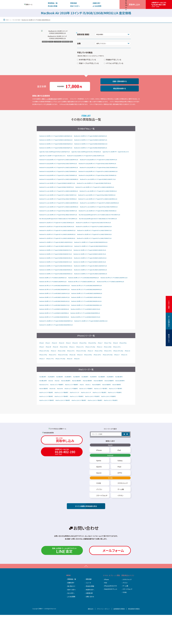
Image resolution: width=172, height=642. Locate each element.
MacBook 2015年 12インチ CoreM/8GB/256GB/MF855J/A (85, 313)
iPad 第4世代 (68, 377)
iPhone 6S (75, 343)
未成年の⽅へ (90, 590)
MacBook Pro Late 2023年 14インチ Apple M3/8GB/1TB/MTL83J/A (94, 183)
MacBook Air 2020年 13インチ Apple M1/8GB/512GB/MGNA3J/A (90, 270)
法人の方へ (70, 593)
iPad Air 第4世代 (116, 384)
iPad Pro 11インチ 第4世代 (61, 396)
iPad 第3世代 (59, 377)
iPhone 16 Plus (88, 355)
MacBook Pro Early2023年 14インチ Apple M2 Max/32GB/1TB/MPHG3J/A (58, 163)
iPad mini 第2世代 (65, 380)
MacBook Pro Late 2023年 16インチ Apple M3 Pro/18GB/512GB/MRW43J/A (58, 203)
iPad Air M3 (60, 388)
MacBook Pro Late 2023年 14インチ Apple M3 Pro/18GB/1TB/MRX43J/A (98, 191)
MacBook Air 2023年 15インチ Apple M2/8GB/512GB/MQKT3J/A (90, 140)
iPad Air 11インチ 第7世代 (100, 388)
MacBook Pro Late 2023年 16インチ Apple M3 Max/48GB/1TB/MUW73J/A (58, 215)
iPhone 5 (48, 343)
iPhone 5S (61, 343)
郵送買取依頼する (119, 88)
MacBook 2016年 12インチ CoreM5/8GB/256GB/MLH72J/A (54, 305)
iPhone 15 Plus (43, 355)
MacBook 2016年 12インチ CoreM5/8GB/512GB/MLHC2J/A (54, 293)
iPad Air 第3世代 (106, 384)
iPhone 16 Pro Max (108, 355)
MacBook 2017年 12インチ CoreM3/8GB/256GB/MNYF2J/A (54, 289)
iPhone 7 (100, 343)
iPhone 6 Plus (83, 343)
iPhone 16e (72, 355)
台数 (79, 43)
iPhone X (41, 347)
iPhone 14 (90, 351)
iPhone (106, 579)
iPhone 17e (124, 355)
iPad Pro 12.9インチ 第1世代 (92, 396)
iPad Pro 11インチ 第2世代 (114, 392)
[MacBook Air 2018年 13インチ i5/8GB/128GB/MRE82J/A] (57, 32)
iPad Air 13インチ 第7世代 (115, 388)
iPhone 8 (115, 343)
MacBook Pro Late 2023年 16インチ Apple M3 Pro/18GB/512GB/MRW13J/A (97, 199)
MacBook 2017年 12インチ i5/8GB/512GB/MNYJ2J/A (114, 277)
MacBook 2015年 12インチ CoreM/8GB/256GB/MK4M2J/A (54, 317)
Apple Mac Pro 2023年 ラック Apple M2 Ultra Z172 (52, 155)
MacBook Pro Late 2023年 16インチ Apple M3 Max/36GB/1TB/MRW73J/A (58, 211)
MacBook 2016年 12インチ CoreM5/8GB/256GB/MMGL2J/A (86, 305)
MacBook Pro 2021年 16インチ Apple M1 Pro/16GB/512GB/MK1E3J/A (94, 226)
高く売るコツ (71, 586)
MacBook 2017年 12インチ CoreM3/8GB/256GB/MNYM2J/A (86, 289)
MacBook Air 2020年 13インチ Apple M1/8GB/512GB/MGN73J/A (90, 266)
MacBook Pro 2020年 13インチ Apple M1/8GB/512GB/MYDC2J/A (56, 246)
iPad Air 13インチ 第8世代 (56, 384)
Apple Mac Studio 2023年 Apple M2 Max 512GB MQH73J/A (54, 152)
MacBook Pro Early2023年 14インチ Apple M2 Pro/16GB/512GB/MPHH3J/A (58, 159)
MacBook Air (65, 41)
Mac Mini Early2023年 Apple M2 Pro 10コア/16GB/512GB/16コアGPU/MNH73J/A (99, 215)
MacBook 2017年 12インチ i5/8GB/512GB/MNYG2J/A (52, 281)
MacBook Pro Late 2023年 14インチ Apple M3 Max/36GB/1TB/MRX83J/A (58, 199)
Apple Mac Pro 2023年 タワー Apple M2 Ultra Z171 (116, 152)
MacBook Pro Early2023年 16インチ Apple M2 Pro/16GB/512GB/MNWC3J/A (98, 171)
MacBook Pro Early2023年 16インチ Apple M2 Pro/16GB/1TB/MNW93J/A (58, 171)
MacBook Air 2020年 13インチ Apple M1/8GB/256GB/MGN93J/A (55, 270)
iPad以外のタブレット (110, 589)
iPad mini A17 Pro (43, 384)
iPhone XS (55, 347)
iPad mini (57, 380)
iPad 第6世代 (85, 377)
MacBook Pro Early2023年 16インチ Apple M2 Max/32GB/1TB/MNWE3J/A (97, 175)
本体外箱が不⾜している (87, 59)
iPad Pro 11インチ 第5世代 (76, 396)
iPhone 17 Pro (50, 358)
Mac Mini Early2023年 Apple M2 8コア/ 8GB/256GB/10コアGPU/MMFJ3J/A (98, 218)
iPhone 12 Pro (117, 347)
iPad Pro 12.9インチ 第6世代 (95, 400)
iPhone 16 (79, 355)
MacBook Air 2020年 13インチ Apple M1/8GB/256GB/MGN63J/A (55, 266)
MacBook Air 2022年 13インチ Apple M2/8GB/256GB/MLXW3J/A (55, 258)
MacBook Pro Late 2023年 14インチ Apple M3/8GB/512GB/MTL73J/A (98, 179)
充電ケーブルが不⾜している (89, 63)
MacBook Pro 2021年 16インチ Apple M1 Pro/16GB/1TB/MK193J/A (94, 234)
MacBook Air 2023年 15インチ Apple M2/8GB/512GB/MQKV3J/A (90, 136)
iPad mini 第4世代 (87, 380)
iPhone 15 (127, 351)
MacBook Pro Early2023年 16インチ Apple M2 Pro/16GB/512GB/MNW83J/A (58, 179)
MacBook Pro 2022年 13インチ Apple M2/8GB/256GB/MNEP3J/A (56, 321)
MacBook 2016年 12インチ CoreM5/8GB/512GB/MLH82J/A (86, 297)
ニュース (88, 583)
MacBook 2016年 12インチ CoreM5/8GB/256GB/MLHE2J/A (54, 301)
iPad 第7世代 (93, 377)
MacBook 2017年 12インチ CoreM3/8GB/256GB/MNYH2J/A (54, 285)
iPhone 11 (72, 347)
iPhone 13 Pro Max (81, 351)
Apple (110, 445)
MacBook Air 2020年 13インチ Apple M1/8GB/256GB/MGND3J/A (55, 274)
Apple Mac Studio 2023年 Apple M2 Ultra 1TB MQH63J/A (86, 152)
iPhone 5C (54, 343)
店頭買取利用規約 (119, 609)
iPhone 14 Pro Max (118, 351)
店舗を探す (96, 3)
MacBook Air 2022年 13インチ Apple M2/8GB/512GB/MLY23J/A (90, 262)
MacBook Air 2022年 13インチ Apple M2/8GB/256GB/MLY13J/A (55, 262)
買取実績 (73, 3)
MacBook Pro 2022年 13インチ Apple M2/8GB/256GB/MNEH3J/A (56, 325)
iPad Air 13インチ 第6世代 (85, 388)
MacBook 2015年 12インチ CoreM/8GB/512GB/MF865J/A (54, 313)
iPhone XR (48, 347)
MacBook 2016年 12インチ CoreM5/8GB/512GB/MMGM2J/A (86, 293)
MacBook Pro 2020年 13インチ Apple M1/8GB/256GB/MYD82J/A (90, 246)
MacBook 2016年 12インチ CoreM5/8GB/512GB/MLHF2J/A (54, 297)
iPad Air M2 (52, 388)
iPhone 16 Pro (97, 355)
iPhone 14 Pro (108, 351)
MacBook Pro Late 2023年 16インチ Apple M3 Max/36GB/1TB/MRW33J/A (99, 207)
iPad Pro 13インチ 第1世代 (110, 400)
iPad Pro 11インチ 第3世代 (46, 396)
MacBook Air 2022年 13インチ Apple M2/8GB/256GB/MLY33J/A (55, 254)
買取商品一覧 (53, 3)
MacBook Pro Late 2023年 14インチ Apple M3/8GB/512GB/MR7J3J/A (57, 183)
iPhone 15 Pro (52, 355)
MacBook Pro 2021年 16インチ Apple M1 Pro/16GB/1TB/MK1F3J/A (94, 230)
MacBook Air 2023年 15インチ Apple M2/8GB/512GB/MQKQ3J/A (55, 140)
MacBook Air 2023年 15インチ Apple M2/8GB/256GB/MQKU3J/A (90, 144)
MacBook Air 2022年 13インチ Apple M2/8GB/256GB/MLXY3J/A (55, 250)
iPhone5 (41, 343)
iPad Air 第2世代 (96, 384)
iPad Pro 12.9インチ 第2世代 (108, 396)
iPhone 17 (117, 355)
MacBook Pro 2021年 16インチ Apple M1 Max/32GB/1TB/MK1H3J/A (56, 226)
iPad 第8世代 (101, 377)
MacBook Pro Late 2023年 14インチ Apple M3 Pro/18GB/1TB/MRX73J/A (57, 195)
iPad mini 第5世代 (98, 380)
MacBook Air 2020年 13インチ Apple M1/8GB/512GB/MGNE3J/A (90, 274)
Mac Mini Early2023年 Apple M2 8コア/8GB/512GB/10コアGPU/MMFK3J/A (58, 218)
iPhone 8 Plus (123, 343)
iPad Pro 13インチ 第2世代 (46, 392)
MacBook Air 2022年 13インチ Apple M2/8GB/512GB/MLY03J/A (90, 250)
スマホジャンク (126, 579)
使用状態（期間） (83, 34)
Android (110, 455)
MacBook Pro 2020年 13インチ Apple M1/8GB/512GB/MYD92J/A (55, 242)
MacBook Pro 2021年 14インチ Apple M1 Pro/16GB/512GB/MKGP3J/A (57, 230)
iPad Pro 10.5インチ (86, 392)
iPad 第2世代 (51, 377)
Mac (71, 41)
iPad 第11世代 (43, 380)
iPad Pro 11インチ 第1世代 (99, 392)
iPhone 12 (99, 347)
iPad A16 (50, 380)
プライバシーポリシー (103, 609)
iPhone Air (69, 358)
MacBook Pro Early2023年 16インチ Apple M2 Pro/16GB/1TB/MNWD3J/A (58, 175)
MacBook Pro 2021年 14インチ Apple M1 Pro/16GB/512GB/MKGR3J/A (57, 234)
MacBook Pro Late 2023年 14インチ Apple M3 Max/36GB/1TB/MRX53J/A (96, 195)
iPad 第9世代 (110, 377)
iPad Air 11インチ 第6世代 (71, 388)
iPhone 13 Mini (61, 351)
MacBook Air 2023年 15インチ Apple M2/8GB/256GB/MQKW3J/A (56, 144)
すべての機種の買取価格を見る (86, 506)
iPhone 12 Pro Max (44, 351)
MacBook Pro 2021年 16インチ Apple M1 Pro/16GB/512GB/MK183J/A (57, 238)
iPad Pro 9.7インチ (74, 392)
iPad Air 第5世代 (43, 388)
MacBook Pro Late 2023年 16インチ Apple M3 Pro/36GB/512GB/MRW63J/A (58, 207)
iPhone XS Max (64, 347)
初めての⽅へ (75, 6)
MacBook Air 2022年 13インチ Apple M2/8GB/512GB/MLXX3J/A (90, 258)
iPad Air (82, 384)
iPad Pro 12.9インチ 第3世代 (46, 400)
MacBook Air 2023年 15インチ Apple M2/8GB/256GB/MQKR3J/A (90, 148)
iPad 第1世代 (42, 377)
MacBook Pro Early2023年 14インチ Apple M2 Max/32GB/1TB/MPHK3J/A (97, 163)
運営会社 (91, 609)
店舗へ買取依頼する (120, 81)
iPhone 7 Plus (107, 343)
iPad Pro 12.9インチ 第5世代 (79, 400)
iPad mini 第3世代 (76, 380)
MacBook (45, 41)
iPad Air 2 (88, 384)
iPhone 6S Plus (92, 343)
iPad (105, 583)
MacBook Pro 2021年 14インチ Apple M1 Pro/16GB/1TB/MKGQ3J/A (56, 222)
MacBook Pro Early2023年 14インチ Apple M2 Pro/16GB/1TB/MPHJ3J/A (85, 155)
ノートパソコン (57, 41)
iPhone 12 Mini (107, 347)
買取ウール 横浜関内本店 (49, 99)
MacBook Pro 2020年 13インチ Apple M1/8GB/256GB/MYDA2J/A (90, 242)
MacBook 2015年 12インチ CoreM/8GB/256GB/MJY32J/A (85, 317)
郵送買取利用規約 (134, 609)
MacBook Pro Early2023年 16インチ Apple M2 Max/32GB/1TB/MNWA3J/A (98, 167)
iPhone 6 (68, 343)
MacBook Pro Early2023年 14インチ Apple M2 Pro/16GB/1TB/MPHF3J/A (98, 159)
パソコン (51, 41)
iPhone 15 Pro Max (63, 355)
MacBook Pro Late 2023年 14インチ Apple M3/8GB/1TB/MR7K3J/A (56, 187)
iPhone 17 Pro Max (60, 358)
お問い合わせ (90, 596)
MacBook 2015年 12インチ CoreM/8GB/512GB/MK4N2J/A (54, 309)
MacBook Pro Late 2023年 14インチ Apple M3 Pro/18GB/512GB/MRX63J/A (58, 191)
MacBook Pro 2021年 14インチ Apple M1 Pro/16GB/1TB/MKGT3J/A (94, 238)
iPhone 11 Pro (80, 347)
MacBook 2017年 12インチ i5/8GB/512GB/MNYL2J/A (81, 281)
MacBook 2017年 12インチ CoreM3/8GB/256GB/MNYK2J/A (86, 285)
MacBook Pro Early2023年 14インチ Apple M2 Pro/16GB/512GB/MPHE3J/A (58, 167)
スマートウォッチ (127, 589)
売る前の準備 (52, 6)
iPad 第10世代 (118, 377)
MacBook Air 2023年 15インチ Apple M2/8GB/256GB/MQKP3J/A (55, 148)
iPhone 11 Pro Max (90, 347)
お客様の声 (89, 593)
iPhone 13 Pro (71, 351)
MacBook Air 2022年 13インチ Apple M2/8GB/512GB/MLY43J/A (90, 254)
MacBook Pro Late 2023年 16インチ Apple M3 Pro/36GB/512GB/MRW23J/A (99, 203)
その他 (110, 478)
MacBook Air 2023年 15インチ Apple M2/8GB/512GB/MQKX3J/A (55, 136)
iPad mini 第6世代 (109, 380)
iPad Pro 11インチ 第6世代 (61, 392)
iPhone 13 (53, 351)
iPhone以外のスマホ (110, 586)
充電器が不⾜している (113, 59)
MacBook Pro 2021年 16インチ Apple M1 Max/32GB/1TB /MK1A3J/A (93, 222)
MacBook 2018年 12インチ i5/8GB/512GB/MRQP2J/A (53, 277)
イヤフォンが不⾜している (114, 63)
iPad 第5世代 (76, 377)
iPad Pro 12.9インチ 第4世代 (63, 400)
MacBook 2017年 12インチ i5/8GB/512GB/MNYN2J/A (110, 281)
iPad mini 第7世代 (119, 380)
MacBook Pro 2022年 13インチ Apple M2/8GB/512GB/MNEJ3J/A (90, 321)
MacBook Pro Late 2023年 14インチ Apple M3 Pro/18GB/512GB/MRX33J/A (95, 187)
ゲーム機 (125, 586)
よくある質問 (97, 6)
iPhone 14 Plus (98, 351)
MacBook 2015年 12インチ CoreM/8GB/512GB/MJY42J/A (85, 309)
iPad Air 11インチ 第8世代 (71, 384)
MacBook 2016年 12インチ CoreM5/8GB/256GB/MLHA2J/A (86, 301)
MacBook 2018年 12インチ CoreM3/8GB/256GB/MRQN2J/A (83, 277)
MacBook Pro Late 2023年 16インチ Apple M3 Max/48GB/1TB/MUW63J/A (97, 211)
